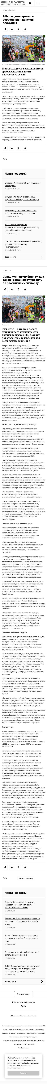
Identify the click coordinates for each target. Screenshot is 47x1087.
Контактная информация (23, 1002)
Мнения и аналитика (26, 878)
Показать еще (23, 994)
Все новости (10, 257)
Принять (23, 1073)
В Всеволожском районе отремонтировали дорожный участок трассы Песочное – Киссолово (22, 227)
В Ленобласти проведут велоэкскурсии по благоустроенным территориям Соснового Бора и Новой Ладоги (22, 969)
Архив (23, 1006)
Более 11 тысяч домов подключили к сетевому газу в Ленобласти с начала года (21, 938)
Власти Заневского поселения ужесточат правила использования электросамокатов (23, 244)
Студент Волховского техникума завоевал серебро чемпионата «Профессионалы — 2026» (19, 905)
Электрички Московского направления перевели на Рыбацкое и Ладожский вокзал (22, 921)
